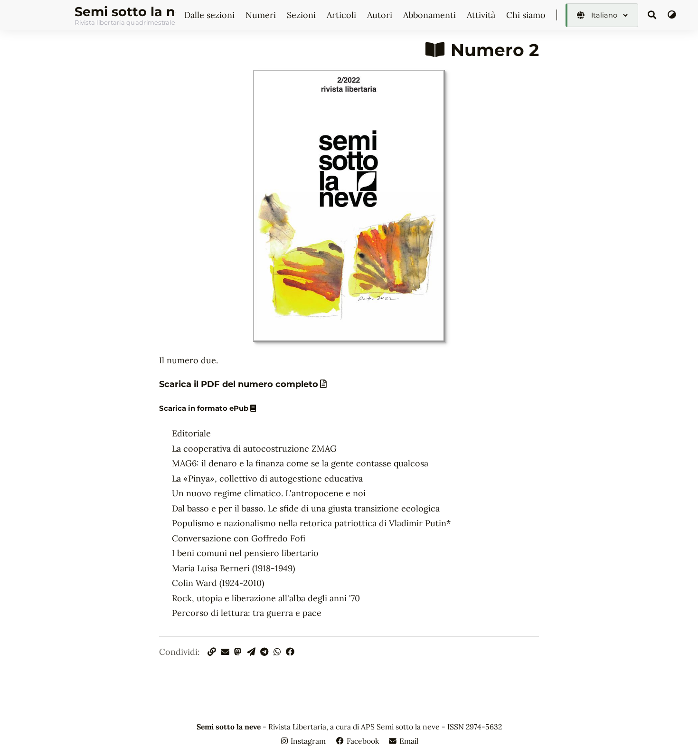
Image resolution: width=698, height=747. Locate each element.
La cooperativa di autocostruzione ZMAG (254, 448)
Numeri (261, 14)
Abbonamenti (430, 14)
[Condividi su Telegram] (265, 651)
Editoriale (191, 433)
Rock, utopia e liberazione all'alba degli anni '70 (266, 598)
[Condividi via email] (226, 651)
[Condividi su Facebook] (290, 651)
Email (407, 741)
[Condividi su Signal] (252, 651)
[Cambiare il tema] (671, 14)
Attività (482, 14)
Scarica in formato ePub (203, 408)
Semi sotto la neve (125, 11)
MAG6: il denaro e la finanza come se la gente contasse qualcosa (300, 463)
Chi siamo (527, 14)
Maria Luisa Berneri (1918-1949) (233, 568)
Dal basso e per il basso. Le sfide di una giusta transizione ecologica (306, 508)
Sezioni (302, 14)
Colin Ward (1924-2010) (218, 582)
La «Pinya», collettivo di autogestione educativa (267, 478)
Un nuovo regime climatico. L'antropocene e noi (269, 493)
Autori (381, 14)
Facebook (363, 741)
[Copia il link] (212, 651)
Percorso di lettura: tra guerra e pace (246, 612)
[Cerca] (652, 15)
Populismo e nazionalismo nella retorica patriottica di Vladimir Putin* (311, 523)
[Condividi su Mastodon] (239, 651)
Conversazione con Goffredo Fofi (238, 538)
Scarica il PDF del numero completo (238, 384)
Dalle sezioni (210, 14)
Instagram (308, 741)
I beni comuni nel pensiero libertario (245, 553)
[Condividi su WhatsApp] (278, 651)
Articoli (342, 14)
